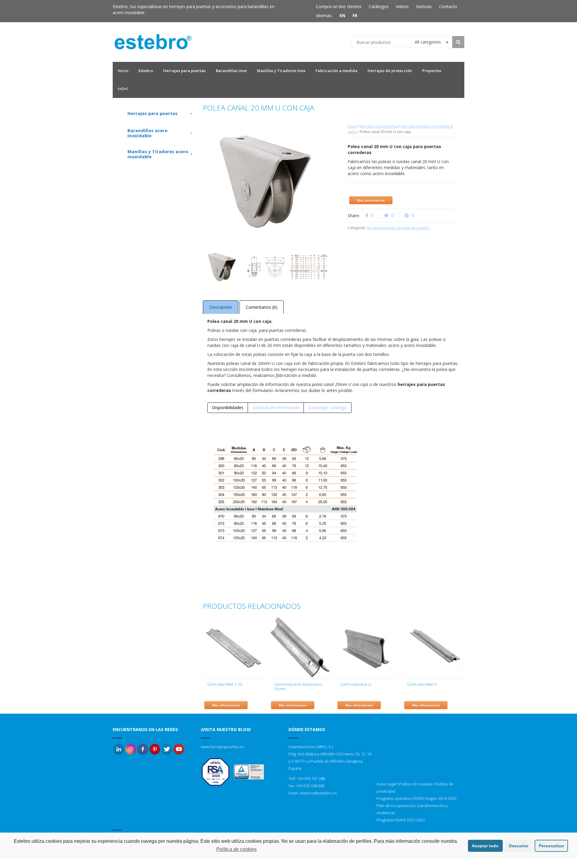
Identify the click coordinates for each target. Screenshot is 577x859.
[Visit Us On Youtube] (179, 748)
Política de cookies (415, 784)
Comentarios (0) (261, 307)
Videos (402, 6)
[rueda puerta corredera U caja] (222, 266)
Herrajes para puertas (379, 126)
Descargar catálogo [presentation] (327, 407)
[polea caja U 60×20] (309, 266)
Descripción (220, 307)
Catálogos (379, 6)
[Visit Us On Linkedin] (119, 748)
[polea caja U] (265, 266)
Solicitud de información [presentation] (275, 407)
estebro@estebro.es (318, 793)
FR (355, 15)
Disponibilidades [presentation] (227, 407)
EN (342, 15)
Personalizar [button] (551, 845)
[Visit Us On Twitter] (167, 748)
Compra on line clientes (339, 6)
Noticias (424, 6)
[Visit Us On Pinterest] (155, 748)
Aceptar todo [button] (485, 845)
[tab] (228, 407)
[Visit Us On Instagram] (131, 748)
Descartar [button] (518, 845)
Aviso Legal (386, 784)
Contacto (448, 6)
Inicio (352, 126)
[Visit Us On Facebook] (143, 748)
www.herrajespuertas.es (222, 746)
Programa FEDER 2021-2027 (401, 820)
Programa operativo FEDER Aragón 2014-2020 (416, 798)
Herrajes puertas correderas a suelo (397, 227)
